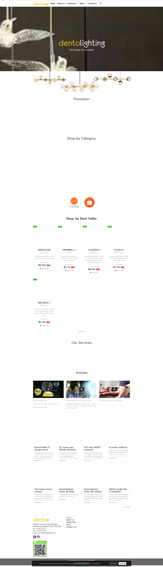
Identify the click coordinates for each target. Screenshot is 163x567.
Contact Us (92, 3)
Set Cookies (113, 563)
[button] (101, 3)
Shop (82, 3)
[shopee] (89, 202)
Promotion (71, 3)
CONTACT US (71, 527)
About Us (61, 3)
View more (37, 460)
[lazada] (74, 202)
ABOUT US (70, 520)
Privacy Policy (86, 563)
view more (82, 331)
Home (52, 3)
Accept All (122, 563)
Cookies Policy (96, 563)
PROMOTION (70, 522)
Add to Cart (45, 268)
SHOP (68, 525)
